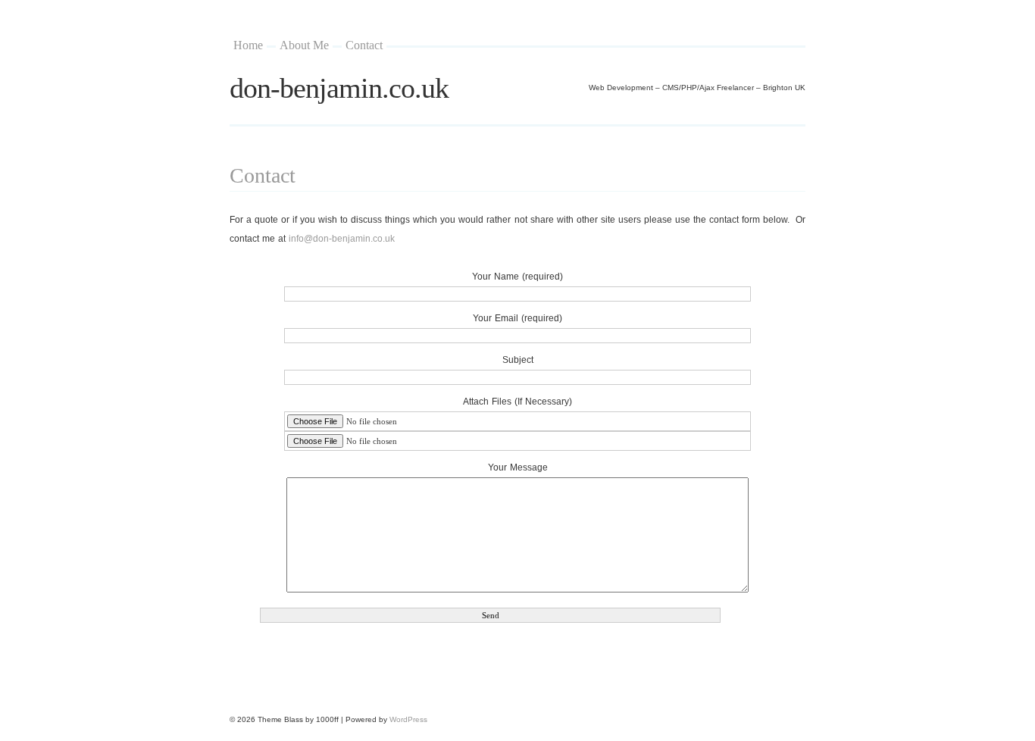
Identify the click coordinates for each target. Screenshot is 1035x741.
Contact (364, 45)
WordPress (408, 719)
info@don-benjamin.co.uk (342, 238)
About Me (304, 45)
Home (248, 45)
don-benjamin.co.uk (339, 88)
